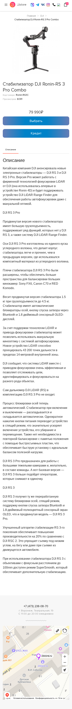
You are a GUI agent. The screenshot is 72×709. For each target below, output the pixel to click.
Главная (31, 15)
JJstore (21, 4)
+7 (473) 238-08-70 (36, 606)
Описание (10, 149)
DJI (42, 15)
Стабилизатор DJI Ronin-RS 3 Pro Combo (36, 19)
